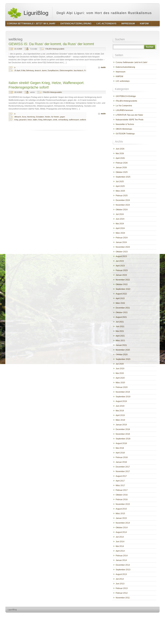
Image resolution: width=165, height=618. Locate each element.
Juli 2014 (120, 537)
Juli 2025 (120, 181)
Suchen (149, 47)
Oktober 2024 (122, 209)
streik (55, 120)
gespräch (23, 120)
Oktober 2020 (122, 354)
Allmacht (17, 117)
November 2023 (123, 247)
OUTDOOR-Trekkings (125, 134)
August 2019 (121, 401)
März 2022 (120, 303)
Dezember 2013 (123, 565)
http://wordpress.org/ (122, 616)
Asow (24, 117)
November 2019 (123, 392)
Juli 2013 (120, 579)
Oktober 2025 (122, 172)
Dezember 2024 (123, 200)
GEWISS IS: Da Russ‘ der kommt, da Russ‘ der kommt (51, 44)
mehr (103, 67)
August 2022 (121, 294)
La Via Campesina (124, 105)
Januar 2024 (121, 242)
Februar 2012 (122, 593)
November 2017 (123, 471)
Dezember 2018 (123, 429)
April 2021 (120, 336)
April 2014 (120, 551)
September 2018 (123, 439)
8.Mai (23, 70)
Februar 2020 (122, 387)
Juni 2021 (120, 326)
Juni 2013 (120, 584)
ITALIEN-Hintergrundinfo (54, 49)
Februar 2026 (122, 163)
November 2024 (123, 205)
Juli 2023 (120, 261)
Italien (35, 120)
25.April (17, 70)
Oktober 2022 (122, 284)
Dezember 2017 (123, 467)
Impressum (120, 72)
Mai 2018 (120, 448)
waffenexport (74, 120)
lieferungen (47, 120)
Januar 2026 (121, 167)
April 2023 (120, 266)
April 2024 (120, 228)
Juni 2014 (120, 541)
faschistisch (78, 70)
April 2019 (120, 415)
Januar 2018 (121, 462)
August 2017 (121, 476)
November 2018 (123, 434)
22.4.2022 (18, 92)
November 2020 (123, 350)
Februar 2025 (122, 195)
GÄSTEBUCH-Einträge (126, 96)
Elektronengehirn (66, 70)
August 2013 (121, 574)
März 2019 (120, 420)
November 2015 (123, 504)
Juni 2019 (120, 406)
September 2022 (123, 289)
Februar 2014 (122, 555)
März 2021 (120, 340)
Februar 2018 (122, 457)
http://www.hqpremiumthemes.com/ (147, 616)
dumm (44, 70)
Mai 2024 (120, 223)
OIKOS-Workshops (124, 129)
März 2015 (120, 513)
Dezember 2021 (123, 308)
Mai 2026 (120, 153)
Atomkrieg (31, 117)
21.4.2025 (18, 49)
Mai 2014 (120, 546)
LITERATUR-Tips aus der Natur (129, 115)
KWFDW (119, 76)
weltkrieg (83, 120)
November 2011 (123, 598)
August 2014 (121, 532)
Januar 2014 (121, 560)
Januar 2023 (121, 275)
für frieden (55, 117)
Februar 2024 (122, 238)
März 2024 (120, 233)
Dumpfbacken (53, 70)
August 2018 (121, 443)
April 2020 (120, 378)
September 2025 (123, 177)
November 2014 (123, 523)
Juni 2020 (120, 368)
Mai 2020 (120, 373)
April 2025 (120, 186)
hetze (30, 120)
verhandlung (63, 120)
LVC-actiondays (123, 81)
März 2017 (120, 485)
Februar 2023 (122, 270)
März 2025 (120, 191)
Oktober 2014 (122, 527)
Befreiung (30, 70)
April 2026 (120, 158)
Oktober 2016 (122, 495)
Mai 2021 (120, 331)
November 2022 (123, 280)
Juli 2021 (120, 322)
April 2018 (120, 453)
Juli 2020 (120, 364)
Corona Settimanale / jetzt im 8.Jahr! (131, 62)
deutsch (38, 70)
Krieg (40, 120)
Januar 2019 (121, 425)
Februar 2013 (122, 588)
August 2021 (121, 317)
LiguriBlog (35, 13)
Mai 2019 (120, 411)
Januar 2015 (121, 518)
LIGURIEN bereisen (124, 110)
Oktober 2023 (122, 252)
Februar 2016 (122, 499)
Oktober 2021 (122, 312)
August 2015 (121, 509)
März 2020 (120, 382)
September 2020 (123, 359)
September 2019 (123, 397)
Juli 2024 (120, 214)
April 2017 (120, 481)
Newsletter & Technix (125, 124)
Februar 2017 (122, 490)
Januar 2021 (121, 345)
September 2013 (123, 570)
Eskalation (40, 117)
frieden (47, 117)
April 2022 (120, 298)
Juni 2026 (120, 149)
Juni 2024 (120, 219)
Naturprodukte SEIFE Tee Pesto (129, 120)
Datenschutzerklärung (125, 67)
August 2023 (121, 256)
